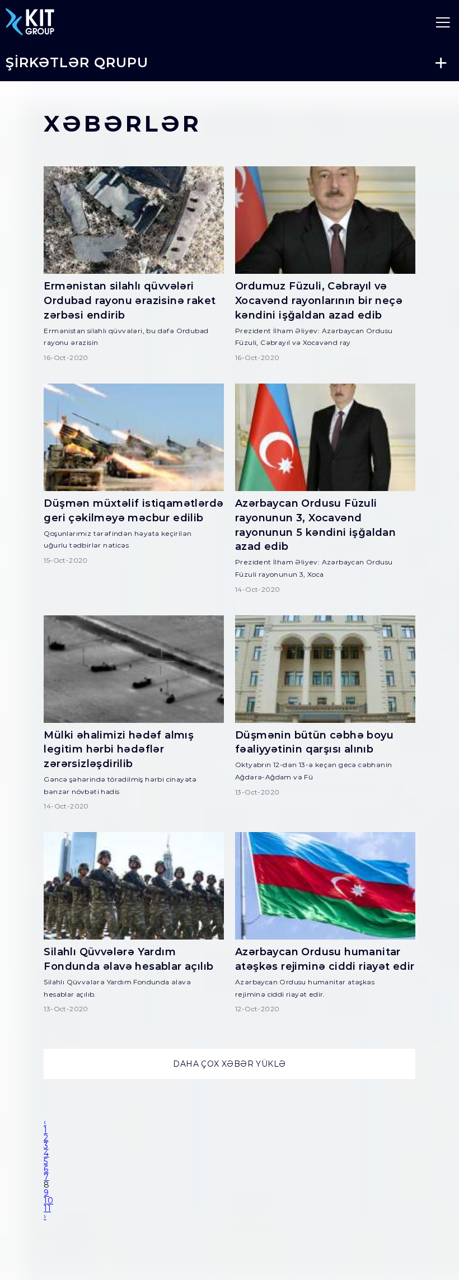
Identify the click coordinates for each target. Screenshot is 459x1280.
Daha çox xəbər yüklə (229, 1064)
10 (48, 1200)
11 (47, 1208)
